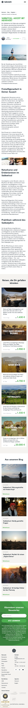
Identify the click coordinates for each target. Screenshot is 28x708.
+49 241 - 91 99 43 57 (20, 662)
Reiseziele (4, 659)
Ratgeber (16, 38)
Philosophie (4, 661)
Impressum (4, 685)
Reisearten (4, 657)
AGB (3, 681)
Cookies (4, 687)
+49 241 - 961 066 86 (20, 666)
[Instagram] (19, 669)
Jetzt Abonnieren (14, 621)
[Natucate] (7, 2)
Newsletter (4, 670)
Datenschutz (5, 683)
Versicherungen (5, 672)
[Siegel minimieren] (9, 696)
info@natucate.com (19, 658)
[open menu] (24, 2)
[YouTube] (23, 669)
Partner (3, 667)
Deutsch (17, 681)
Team (3, 665)
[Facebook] (16, 669)
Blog (3, 663)
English (16, 683)
